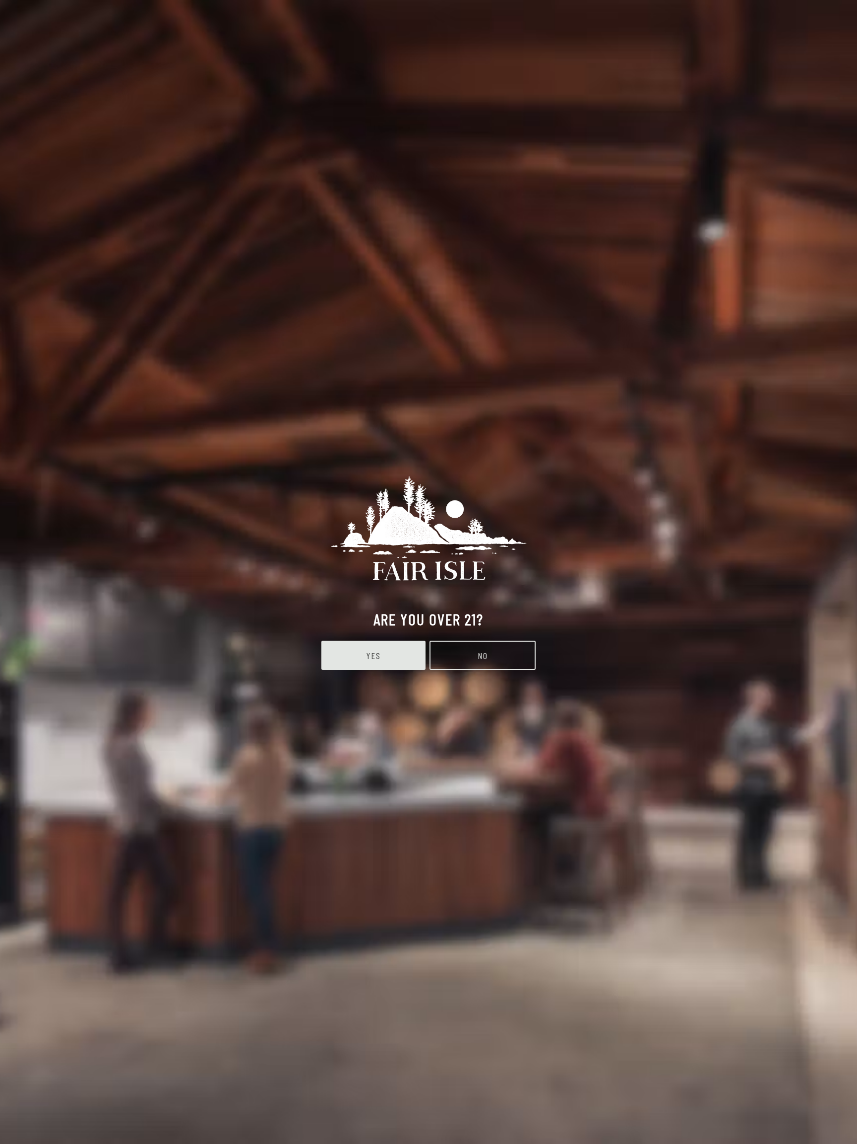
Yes (374, 655)
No (483, 655)
